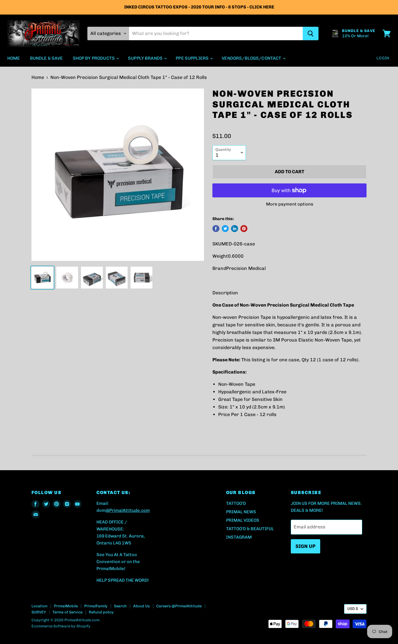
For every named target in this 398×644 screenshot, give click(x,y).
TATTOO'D (236, 503)
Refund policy (101, 612)
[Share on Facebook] (215, 228)
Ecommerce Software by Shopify (60, 626)
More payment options (289, 204)
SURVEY (38, 612)
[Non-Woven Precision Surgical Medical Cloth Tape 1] (42, 277)
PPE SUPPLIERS (192, 58)
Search (120, 606)
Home (37, 77)
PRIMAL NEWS (241, 511)
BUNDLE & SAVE (46, 58)
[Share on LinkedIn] (234, 228)
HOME (13, 58)
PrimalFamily (96, 606)
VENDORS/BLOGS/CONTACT (252, 58)
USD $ (352, 608)
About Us (141, 606)
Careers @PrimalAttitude (179, 606)
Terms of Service (67, 612)
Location (39, 606)
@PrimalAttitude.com (127, 510)
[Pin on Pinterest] (243, 228)
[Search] (310, 33)
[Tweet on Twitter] (225, 228)
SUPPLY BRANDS (145, 58)
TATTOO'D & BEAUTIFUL (250, 528)
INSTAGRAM (239, 537)
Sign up (305, 546)
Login (382, 58)
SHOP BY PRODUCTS (94, 58)
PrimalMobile (66, 606)
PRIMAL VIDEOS (242, 520)
